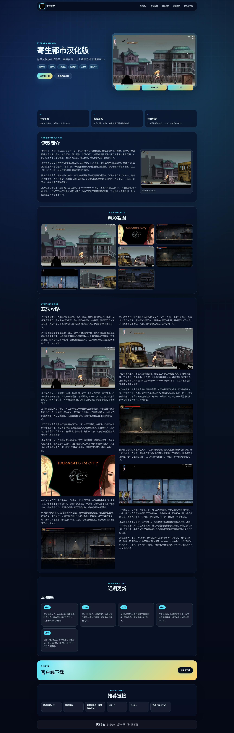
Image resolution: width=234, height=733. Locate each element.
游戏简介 (143, 6)
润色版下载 (188, 6)
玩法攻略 (154, 6)
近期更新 (176, 6)
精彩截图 (165, 6)
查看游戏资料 (63, 76)
